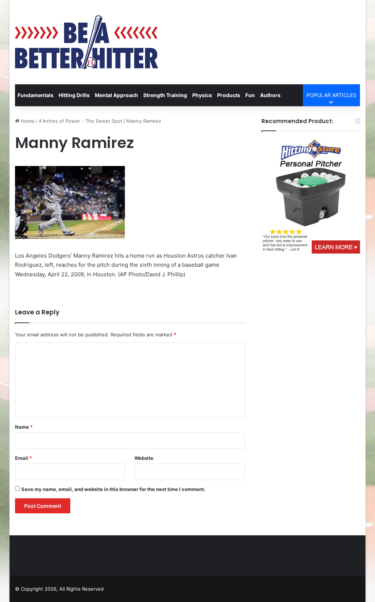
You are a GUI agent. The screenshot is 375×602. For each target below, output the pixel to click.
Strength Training (165, 95)
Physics (202, 95)
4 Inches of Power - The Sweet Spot (80, 121)
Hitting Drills (74, 95)
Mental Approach (116, 95)
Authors (270, 95)
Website (143, 458)
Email (23, 458)
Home (26, 121)
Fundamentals (35, 95)
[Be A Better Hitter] (86, 42)
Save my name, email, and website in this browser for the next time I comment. (113, 489)
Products (228, 95)
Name (24, 427)
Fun (250, 95)
